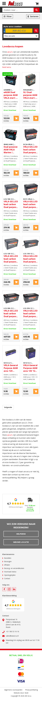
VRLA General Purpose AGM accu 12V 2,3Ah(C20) (11, 367)
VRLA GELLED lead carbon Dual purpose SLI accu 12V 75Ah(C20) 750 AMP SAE (30, 148)
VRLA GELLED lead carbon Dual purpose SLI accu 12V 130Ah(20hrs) (30, 257)
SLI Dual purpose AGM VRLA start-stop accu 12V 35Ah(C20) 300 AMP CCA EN (30, 94)
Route (8, 627)
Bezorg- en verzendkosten (14, 568)
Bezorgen (8, 561)
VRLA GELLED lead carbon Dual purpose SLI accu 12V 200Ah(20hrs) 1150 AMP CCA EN (11, 312)
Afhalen (7, 565)
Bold (26, 693)
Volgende (8, 407)
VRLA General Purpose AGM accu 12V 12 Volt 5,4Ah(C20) (30, 367)
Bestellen (7, 558)
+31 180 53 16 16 (12, 631)
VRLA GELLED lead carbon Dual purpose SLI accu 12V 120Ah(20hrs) (11, 257)
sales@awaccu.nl (12, 636)
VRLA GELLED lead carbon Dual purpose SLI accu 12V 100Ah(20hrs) (11, 203)
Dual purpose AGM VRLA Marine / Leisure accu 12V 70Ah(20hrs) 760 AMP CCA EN (11, 148)
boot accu (6, 67)
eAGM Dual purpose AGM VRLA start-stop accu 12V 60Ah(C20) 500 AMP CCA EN (11, 94)
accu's (10, 52)
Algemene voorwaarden (13, 690)
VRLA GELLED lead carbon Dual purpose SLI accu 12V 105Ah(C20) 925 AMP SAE (30, 203)
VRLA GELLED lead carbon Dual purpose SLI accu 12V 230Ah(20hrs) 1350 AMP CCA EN (30, 312)
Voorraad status (10, 572)
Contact (7, 578)
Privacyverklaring (31, 690)
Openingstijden (10, 575)
